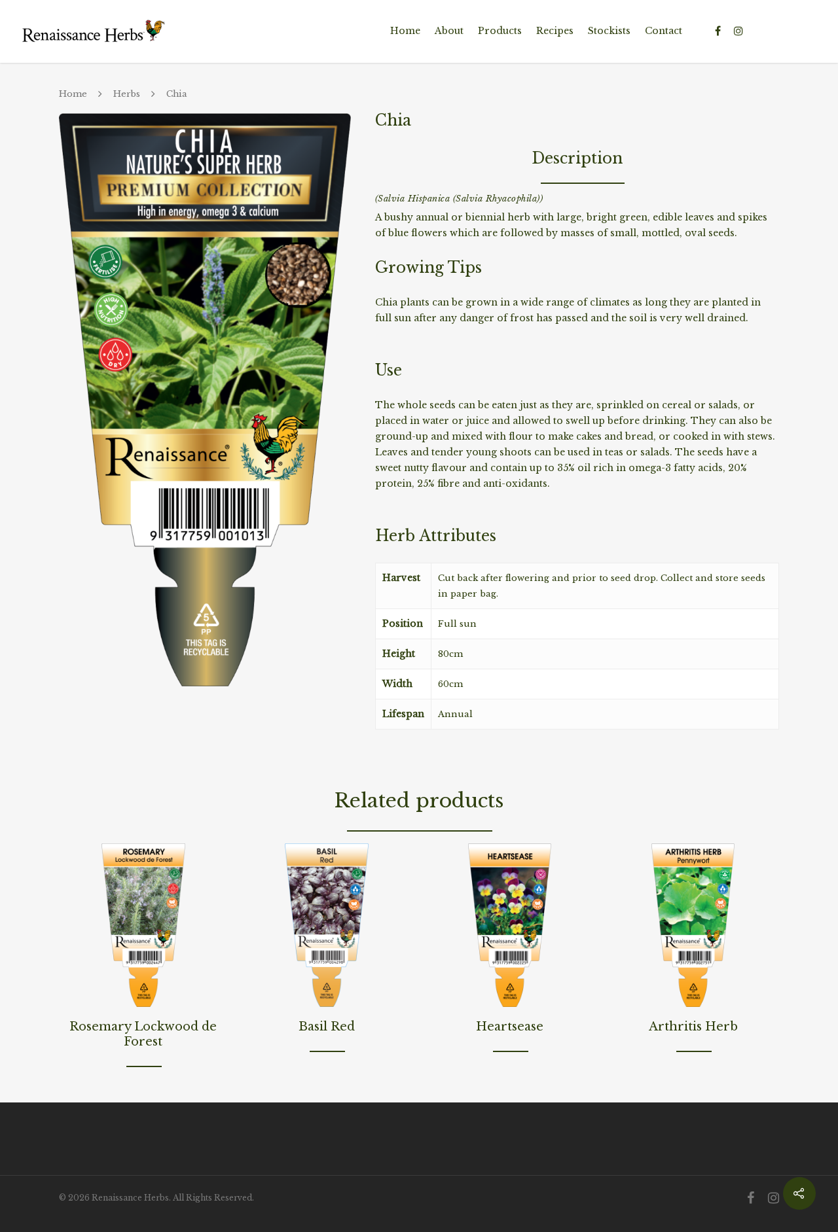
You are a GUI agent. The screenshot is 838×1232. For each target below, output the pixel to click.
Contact (663, 31)
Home (405, 31)
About (449, 31)
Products (500, 31)
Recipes (555, 31)
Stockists (609, 31)
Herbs (126, 94)
